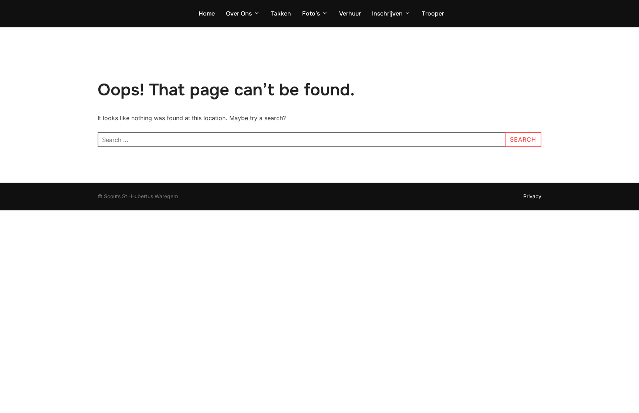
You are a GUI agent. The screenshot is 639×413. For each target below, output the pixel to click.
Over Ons (239, 13)
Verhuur (350, 13)
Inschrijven (387, 13)
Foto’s (311, 13)
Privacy (532, 196)
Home (207, 13)
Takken (281, 13)
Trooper (433, 13)
